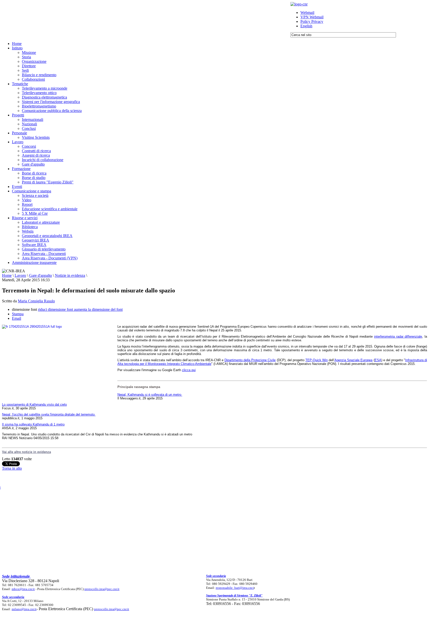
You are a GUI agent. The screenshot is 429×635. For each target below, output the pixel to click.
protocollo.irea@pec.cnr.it (101, 589)
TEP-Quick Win (316, 360)
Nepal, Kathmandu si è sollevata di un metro (149, 394)
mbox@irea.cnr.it (23, 589)
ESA (378, 360)
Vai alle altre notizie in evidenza (26, 452)
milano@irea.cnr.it (24, 609)
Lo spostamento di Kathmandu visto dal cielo (34, 404)
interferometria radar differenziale (398, 336)
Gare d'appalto (40, 275)
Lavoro (20, 275)
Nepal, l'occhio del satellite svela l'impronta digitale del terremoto (49, 414)
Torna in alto (12, 468)
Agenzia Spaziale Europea (353, 360)
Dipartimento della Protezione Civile (250, 360)
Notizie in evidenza (70, 275)
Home (7, 275)
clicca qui (189, 370)
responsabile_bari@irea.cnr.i (235, 588)
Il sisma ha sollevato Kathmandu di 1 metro (33, 424)
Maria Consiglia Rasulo (36, 301)
